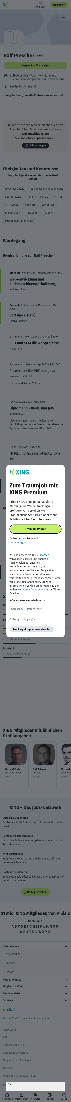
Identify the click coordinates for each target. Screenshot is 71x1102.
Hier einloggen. (18, 542)
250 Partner (42, 555)
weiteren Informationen (31, 589)
